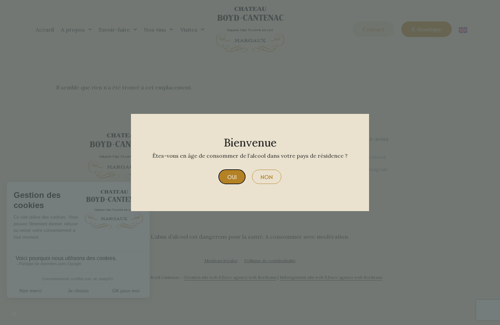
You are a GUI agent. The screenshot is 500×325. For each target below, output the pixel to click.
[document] (250, 162)
